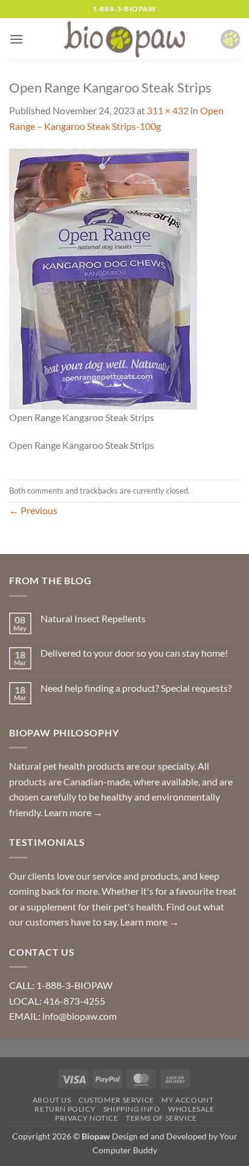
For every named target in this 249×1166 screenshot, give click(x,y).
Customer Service (116, 1099)
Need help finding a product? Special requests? (135, 688)
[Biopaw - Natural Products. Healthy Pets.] (124, 39)
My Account (187, 1099)
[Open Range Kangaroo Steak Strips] (103, 277)
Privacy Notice (86, 1118)
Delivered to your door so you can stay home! (134, 653)
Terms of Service (161, 1118)
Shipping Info (132, 1108)
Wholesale (191, 1108)
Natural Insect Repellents (93, 618)
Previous (33, 510)
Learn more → (73, 812)
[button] (16, 39)
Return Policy (64, 1108)
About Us (52, 1099)
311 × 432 (168, 110)
